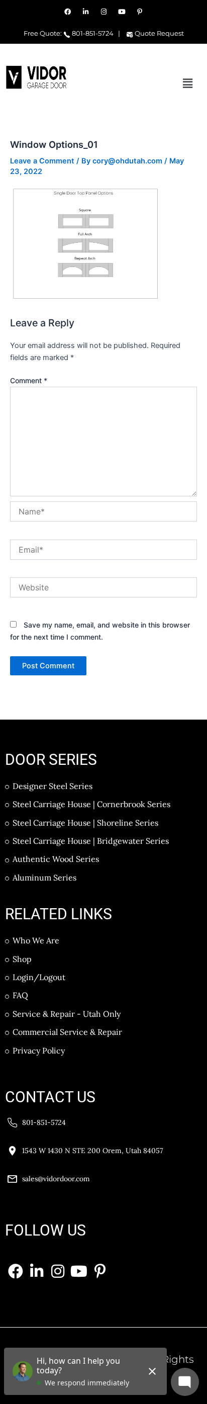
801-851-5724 (92, 33)
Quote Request (158, 33)
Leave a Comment (42, 160)
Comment (28, 380)
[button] (187, 83)
